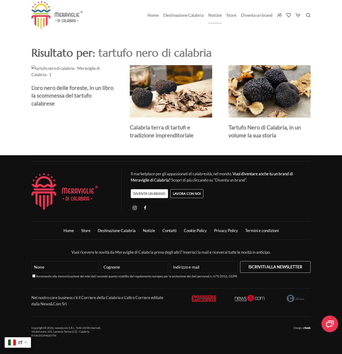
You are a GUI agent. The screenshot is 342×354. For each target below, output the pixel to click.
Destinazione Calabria (183, 15)
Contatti (169, 230)
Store (86, 230)
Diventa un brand (256, 15)
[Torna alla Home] (57, 15)
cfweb (307, 328)
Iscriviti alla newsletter (275, 266)
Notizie (215, 15)
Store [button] (231, 15)
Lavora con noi (187, 194)
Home (153, 15)
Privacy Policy (226, 230)
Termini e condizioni (262, 230)
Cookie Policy (195, 230)
